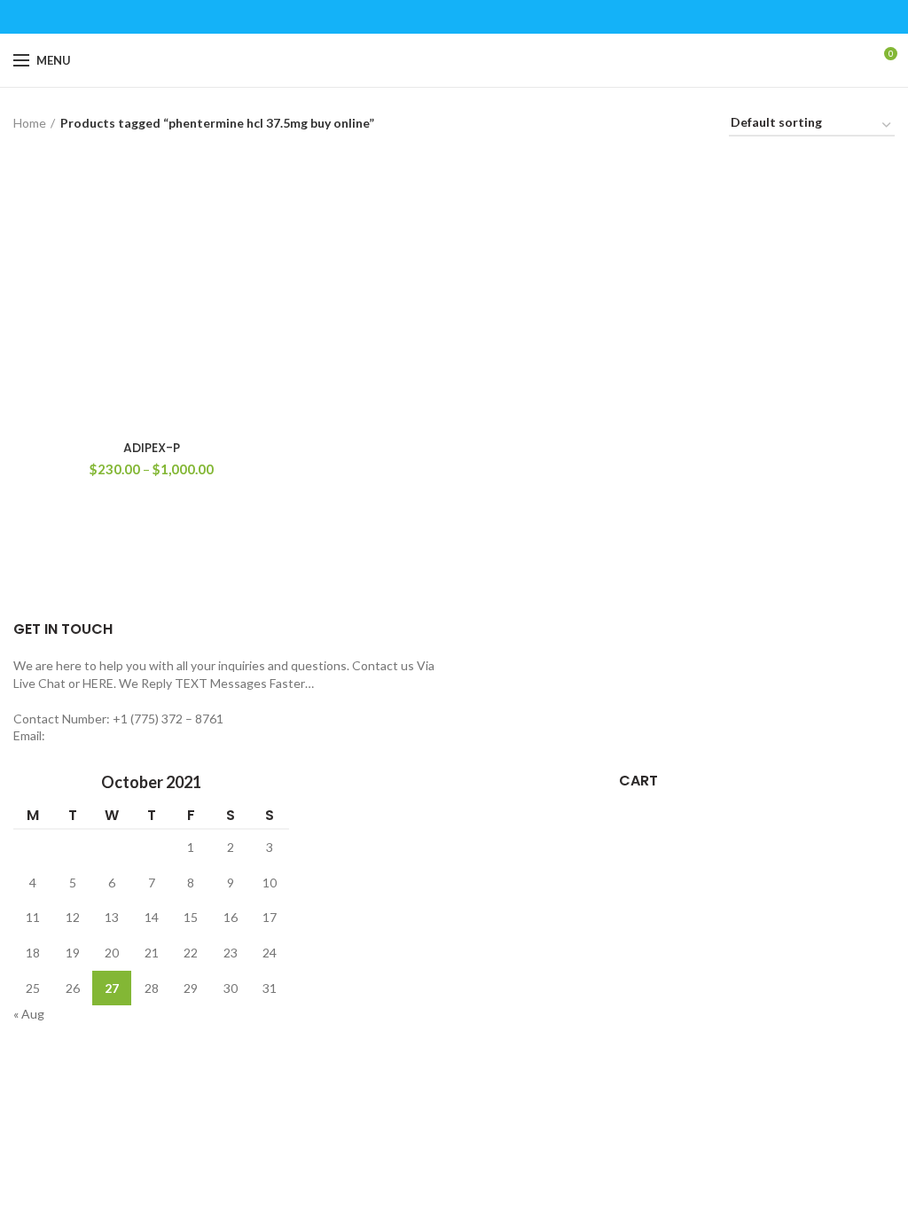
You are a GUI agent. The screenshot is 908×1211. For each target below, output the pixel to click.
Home (29, 122)
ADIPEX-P (151, 448)
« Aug (28, 1013)
